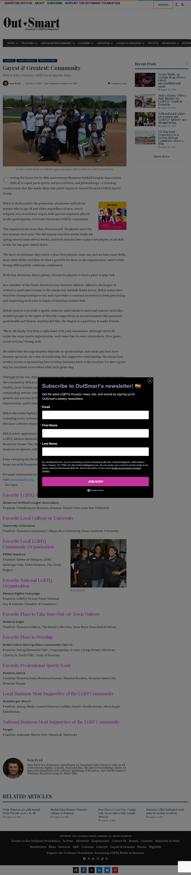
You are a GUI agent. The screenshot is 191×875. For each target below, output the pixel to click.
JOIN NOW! (95, 481)
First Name (49, 425)
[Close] (150, 380)
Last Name (49, 443)
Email (46, 406)
